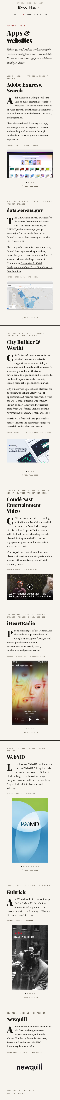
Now (36, 14)
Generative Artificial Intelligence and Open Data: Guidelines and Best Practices (29, 267)
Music (29, 14)
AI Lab (43, 14)
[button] (26, 182)
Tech (22, 14)
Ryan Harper (30, 7)
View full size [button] (31, 186)
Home (15, 14)
